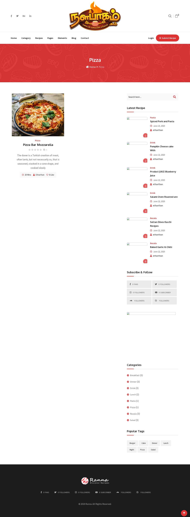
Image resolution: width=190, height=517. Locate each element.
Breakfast (135, 375)
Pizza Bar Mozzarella (38, 145)
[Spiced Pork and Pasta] (137, 127)
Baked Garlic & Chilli (161, 247)
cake (144, 443)
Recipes (39, 38)
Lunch (133, 394)
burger (132, 443)
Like (51, 174)
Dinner (133, 381)
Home (14, 38)
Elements (62, 38)
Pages (50, 38)
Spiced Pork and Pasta (162, 121)
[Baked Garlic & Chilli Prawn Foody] (137, 253)
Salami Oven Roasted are (164, 196)
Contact (85, 38)
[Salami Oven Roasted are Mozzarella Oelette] (137, 202)
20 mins (28, 174)
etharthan (40, 174)
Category (26, 38)
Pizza (37, 140)
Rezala (153, 218)
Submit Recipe (169, 38)
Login (151, 38)
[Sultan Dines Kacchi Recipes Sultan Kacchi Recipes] (137, 228)
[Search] (170, 16)
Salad (132, 420)
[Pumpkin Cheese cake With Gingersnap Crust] (137, 152)
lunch (166, 443)
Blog (74, 38)
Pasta (153, 117)
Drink (152, 142)
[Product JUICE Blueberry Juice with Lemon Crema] (137, 177)
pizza (142, 449)
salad (153, 449)
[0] (176, 16)
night (132, 449)
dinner (154, 443)
